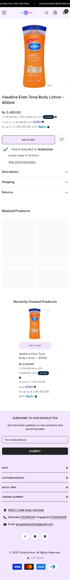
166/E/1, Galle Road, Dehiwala (26, 510)
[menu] (4, 12)
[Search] (46, 13)
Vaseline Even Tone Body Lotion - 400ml (33, 356)
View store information (21, 162)
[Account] (55, 12)
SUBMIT (35, 451)
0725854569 (58, 517)
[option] (35, 56)
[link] (61, 139)
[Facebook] (25, 536)
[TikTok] (45, 536)
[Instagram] (35, 536)
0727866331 (27, 517)
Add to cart (28, 140)
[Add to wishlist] (47, 311)
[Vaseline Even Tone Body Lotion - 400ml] (35, 324)
